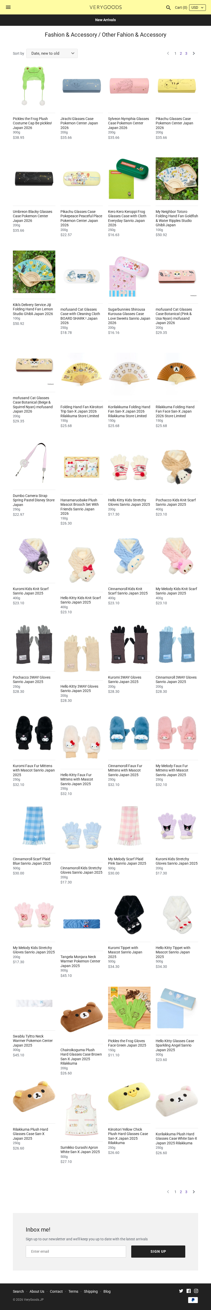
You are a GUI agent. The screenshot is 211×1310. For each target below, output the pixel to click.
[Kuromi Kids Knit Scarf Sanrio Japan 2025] (34, 556)
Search (18, 1291)
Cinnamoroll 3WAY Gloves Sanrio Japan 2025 (176, 679)
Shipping (91, 1291)
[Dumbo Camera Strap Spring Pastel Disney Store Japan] (34, 462)
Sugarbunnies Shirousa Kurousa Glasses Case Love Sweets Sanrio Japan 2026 (129, 316)
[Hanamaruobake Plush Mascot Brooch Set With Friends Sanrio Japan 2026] (81, 467)
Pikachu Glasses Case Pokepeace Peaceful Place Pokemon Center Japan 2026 (81, 218)
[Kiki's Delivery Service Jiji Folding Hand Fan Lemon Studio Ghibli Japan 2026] (34, 272)
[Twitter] (181, 1291)
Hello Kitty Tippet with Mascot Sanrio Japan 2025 (173, 952)
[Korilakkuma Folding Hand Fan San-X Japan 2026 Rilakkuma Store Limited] (129, 374)
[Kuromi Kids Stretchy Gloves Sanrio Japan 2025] (177, 826)
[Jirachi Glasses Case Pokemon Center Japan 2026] (81, 86)
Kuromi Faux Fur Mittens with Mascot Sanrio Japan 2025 (34, 770)
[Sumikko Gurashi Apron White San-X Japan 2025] (81, 1114)
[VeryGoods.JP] (106, 7)
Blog (107, 1291)
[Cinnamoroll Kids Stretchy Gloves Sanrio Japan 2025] (81, 835)
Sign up (158, 1251)
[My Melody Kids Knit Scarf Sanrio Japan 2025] (177, 556)
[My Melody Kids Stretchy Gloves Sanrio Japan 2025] (34, 915)
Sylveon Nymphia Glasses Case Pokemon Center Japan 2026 (128, 123)
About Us (37, 1291)
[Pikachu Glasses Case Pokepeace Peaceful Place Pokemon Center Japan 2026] (81, 178)
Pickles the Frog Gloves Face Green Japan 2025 (127, 1043)
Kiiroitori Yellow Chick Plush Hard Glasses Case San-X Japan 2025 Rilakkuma (128, 1136)
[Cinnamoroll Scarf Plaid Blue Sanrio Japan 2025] (34, 826)
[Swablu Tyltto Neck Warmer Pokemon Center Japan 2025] (34, 1003)
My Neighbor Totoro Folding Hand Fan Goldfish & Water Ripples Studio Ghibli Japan (177, 218)
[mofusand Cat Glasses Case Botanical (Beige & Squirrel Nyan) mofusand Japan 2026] (34, 365)
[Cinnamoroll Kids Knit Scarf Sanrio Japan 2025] (129, 556)
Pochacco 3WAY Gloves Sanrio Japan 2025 (31, 679)
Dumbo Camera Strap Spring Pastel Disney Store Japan (34, 500)
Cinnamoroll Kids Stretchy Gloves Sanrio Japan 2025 (81, 870)
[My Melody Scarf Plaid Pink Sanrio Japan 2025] (129, 826)
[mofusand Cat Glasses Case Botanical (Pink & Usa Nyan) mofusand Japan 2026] (177, 276)
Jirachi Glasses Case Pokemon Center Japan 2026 (79, 123)
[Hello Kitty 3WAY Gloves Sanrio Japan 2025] (81, 653)
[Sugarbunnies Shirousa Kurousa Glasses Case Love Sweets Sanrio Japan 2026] (129, 276)
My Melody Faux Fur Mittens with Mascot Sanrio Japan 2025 (172, 770)
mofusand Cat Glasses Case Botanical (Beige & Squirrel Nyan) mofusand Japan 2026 (33, 405)
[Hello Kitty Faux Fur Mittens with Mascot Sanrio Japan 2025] (81, 742)
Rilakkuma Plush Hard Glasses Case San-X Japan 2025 (30, 1133)
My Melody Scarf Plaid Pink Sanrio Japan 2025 (127, 861)
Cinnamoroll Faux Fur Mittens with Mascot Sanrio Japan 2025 (125, 770)
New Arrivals (105, 20)
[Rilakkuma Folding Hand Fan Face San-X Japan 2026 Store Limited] (177, 374)
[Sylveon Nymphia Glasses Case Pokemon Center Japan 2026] (129, 86)
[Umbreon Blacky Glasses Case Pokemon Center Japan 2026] (34, 178)
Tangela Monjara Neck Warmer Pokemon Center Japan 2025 (80, 961)
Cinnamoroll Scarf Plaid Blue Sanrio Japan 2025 (32, 861)
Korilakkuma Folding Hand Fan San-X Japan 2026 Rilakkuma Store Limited (129, 411)
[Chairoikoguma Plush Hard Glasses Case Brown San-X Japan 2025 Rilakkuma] (81, 1017)
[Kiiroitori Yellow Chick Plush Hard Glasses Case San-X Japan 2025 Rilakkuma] (129, 1096)
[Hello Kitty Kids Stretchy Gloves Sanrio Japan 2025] (129, 467)
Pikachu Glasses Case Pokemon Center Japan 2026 (174, 123)
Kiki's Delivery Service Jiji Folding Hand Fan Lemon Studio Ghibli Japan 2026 (33, 309)
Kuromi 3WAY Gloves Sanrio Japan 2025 (124, 679)
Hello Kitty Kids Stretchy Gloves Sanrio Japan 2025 (129, 502)
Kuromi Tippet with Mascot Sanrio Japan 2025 (125, 952)
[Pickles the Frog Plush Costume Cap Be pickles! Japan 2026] (34, 86)
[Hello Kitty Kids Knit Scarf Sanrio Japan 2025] (81, 565)
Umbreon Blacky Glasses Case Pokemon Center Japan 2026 (32, 216)
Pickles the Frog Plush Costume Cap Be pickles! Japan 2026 (32, 123)
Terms (73, 1291)
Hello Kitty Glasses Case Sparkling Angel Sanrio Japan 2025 (175, 1045)
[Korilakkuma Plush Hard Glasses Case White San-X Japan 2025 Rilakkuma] (177, 1101)
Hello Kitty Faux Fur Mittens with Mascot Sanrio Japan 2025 (76, 779)
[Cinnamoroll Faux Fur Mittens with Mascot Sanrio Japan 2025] (129, 733)
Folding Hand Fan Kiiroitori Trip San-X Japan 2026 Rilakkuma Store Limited (81, 411)
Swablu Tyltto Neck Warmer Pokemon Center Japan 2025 (33, 1040)
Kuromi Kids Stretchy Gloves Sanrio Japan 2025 (177, 861)
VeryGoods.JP (34, 1299)
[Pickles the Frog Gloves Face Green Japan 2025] (129, 1008)
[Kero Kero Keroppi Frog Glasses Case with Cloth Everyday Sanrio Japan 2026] (129, 178)
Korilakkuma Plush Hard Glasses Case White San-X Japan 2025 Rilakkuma (176, 1138)
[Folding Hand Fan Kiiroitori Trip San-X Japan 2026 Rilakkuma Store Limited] (81, 374)
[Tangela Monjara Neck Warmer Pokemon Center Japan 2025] (81, 924)
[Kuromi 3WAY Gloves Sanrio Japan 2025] (129, 644)
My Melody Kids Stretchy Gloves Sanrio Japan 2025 (34, 950)
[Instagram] (196, 1291)
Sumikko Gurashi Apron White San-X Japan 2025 (80, 1149)
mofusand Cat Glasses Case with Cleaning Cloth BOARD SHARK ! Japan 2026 (80, 316)
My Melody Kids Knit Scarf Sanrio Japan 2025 (176, 591)
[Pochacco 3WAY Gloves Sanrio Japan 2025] (34, 644)
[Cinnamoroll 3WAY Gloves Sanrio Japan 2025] (177, 644)
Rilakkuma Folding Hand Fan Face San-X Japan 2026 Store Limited (175, 411)
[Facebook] (189, 1291)
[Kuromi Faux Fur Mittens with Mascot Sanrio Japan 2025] (34, 733)
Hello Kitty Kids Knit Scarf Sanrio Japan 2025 (80, 600)
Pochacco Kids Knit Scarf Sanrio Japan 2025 (176, 502)
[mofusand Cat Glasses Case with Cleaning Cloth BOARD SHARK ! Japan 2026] (81, 276)
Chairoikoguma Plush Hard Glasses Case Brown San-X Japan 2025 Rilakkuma (81, 1057)
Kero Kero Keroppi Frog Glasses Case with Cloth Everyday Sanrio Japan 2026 (127, 218)
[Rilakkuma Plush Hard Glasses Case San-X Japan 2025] (34, 1096)
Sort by (18, 53)
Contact (56, 1291)
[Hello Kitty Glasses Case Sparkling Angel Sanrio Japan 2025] (177, 1008)
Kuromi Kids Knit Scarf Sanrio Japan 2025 (31, 591)
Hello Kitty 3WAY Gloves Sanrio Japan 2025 (79, 688)
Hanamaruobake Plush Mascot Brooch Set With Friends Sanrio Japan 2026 (79, 507)
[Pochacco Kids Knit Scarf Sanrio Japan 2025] (177, 467)
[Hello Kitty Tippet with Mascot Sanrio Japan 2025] (177, 915)
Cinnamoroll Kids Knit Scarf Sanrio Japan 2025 (128, 591)
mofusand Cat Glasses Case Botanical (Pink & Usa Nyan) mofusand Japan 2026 (174, 316)
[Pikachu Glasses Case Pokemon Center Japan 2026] (177, 86)
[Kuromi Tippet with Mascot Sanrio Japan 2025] (129, 915)
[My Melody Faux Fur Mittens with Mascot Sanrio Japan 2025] (177, 733)
